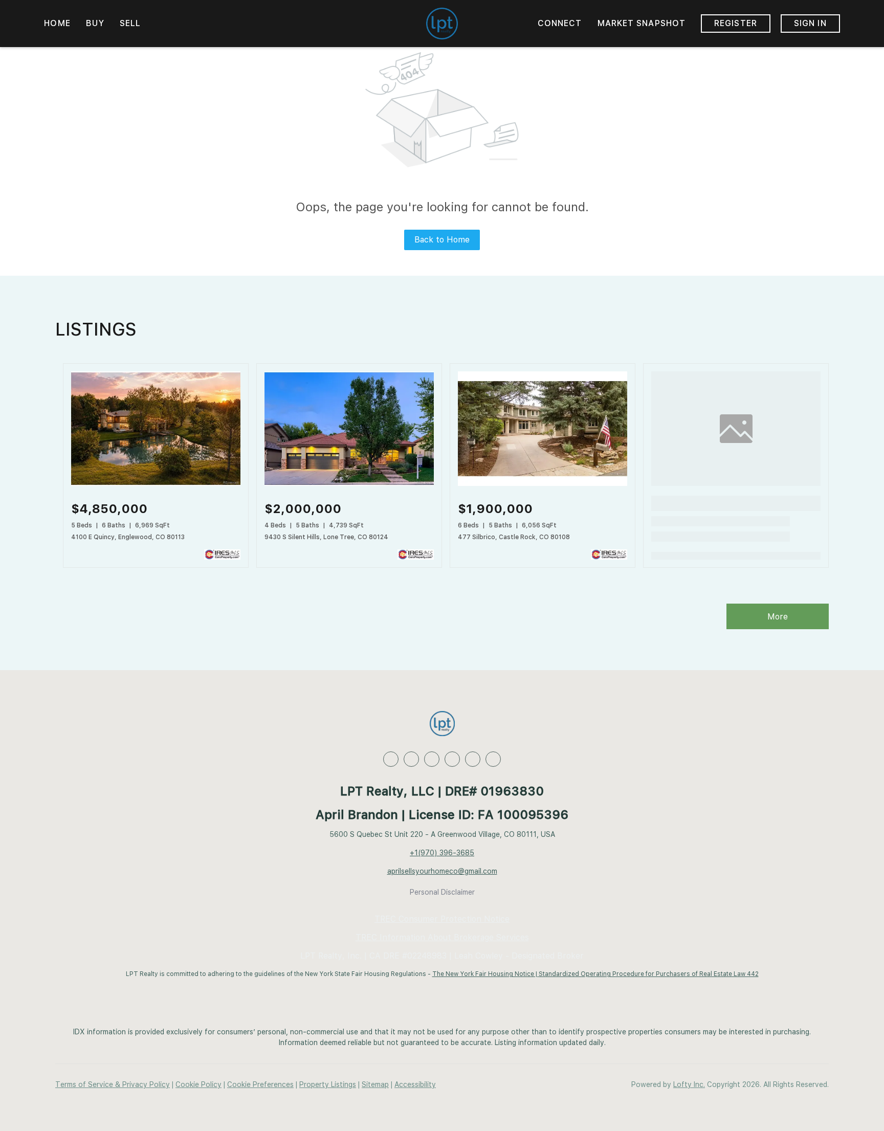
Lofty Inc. (689, 1084)
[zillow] (431, 759)
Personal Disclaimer (442, 892)
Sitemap (375, 1084)
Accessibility (415, 1084)
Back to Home (442, 240)
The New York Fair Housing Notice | (485, 974)
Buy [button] (95, 23)
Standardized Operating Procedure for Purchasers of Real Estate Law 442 (649, 974)
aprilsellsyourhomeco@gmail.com (442, 871)
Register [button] (735, 23)
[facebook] (391, 759)
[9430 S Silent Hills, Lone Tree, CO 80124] (349, 483)
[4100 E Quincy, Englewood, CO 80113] (155, 483)
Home (57, 23)
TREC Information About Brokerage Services (442, 937)
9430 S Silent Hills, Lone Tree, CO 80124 (326, 537)
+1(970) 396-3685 (442, 853)
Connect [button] (560, 23)
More (777, 617)
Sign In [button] (810, 23)
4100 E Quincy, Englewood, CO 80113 (128, 537)
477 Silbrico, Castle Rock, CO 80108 (514, 537)
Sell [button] (130, 23)
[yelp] (452, 759)
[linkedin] (411, 759)
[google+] (493, 759)
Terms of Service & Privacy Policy (112, 1084)
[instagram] (472, 759)
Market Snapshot (642, 23)
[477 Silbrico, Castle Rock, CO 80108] (542, 483)
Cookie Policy (198, 1084)
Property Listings (327, 1084)
